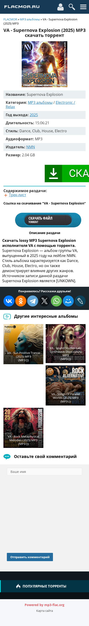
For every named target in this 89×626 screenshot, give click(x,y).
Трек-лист (17, 194)
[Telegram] (32, 300)
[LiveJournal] (80, 300)
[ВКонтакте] (8, 300)
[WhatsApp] (56, 300)
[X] (44, 300)
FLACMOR (10, 19)
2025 (34, 114)
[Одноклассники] (20, 300)
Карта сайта (44, 611)
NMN (30, 146)
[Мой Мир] (68, 300)
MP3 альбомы (30, 19)
